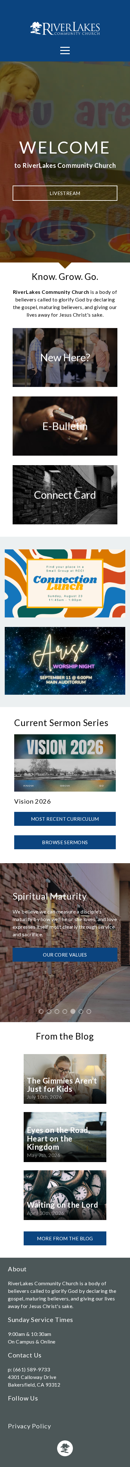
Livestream (65, 193)
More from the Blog (65, 1238)
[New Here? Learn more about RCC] (65, 387)
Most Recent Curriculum (65, 819)
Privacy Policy (29, 1426)
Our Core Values (65, 955)
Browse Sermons (65, 842)
